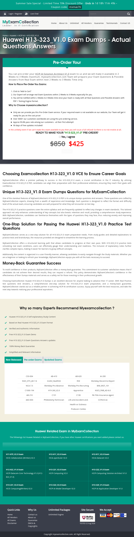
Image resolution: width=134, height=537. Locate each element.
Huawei (13, 35)
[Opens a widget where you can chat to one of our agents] (116, 522)
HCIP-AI (21, 35)
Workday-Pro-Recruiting (78, 385)
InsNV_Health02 (54, 381)
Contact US (125, 23)
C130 (78, 395)
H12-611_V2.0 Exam (57, 454)
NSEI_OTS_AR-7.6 (29, 381)
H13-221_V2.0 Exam (57, 469)
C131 (54, 395)
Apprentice (78, 390)
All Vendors (86, 23)
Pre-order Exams (33, 360)
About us (32, 517)
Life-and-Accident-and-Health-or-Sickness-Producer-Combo (78, 404)
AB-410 (54, 376)
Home (54, 23)
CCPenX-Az (103, 400)
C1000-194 (29, 390)
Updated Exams (53, 360)
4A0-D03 (29, 400)
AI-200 (103, 376)
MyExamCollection (20, 23)
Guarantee (99, 23)
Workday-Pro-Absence (54, 385)
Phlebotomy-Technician (54, 400)
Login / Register (15, 13)
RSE (78, 381)
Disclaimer (12, 523)
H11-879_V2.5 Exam (14, 454)
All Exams (11, 520)
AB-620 (78, 376)
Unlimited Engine (56, 514)
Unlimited (74, 23)
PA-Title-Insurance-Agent (103, 395)
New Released (13, 360)
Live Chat (34, 13)
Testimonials (112, 23)
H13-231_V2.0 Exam (14, 485)
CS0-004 (29, 376)
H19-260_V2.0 (54, 390)
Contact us (32, 514)
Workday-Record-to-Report (103, 381)
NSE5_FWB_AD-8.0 (103, 390)
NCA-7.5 (29, 385)
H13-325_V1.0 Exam (100, 485)
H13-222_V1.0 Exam (100, 469)
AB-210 (29, 395)
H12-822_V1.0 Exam (14, 469)
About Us (63, 23)
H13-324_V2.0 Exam (57, 485)
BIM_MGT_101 (103, 385)
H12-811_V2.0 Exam (100, 454)
